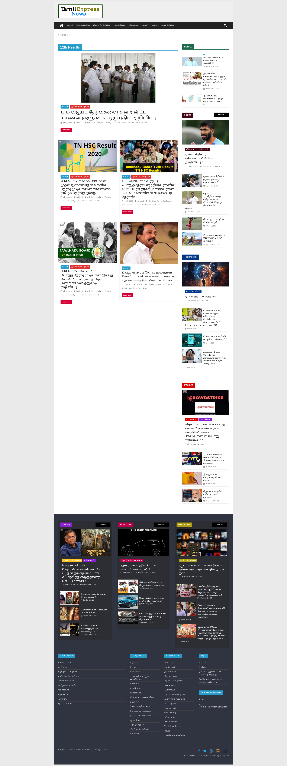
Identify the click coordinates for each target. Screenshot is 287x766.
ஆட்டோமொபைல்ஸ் (132, 560)
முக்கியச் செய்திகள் (80, 106)
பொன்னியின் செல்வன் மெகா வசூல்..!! (94, 596)
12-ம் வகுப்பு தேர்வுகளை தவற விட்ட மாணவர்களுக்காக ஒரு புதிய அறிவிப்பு (108, 115)
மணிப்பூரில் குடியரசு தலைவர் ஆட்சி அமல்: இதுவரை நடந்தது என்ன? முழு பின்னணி (210, 591)
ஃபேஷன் (135, 733)
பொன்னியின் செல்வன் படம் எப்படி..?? (94, 611)
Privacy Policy (205, 755)
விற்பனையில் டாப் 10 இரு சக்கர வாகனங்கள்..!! (152, 584)
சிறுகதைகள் (171, 676)
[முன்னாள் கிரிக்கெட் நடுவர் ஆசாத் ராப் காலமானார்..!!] (192, 175)
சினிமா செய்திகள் (83, 25)
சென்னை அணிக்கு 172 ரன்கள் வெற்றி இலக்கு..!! (214, 238)
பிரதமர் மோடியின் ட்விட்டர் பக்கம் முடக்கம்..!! (213, 494)
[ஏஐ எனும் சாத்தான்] (205, 264)
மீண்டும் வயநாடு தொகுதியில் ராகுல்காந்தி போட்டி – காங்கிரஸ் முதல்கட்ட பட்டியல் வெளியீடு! (211, 611)
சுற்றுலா (134, 702)
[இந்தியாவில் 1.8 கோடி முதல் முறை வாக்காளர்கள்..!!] (192, 99)
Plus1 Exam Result (118, 122)
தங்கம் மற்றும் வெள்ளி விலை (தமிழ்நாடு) (210, 673)
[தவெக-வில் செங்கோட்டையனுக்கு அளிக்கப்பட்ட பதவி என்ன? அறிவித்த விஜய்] (192, 60)
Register (226, 755)
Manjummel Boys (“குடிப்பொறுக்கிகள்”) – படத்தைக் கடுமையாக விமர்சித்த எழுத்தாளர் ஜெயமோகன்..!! (81, 573)
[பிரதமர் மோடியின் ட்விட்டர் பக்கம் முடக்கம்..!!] (192, 490)
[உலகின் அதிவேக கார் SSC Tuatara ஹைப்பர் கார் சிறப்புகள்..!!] (128, 612)
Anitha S (79, 122)
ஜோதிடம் (63, 694)
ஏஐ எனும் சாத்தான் (201, 296)
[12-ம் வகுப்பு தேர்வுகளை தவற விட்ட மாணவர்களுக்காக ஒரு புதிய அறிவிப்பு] (118, 55)
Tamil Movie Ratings (172, 726)
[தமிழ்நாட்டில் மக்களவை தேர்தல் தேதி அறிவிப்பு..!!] (192, 82)
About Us (202, 662)
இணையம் (191, 419)
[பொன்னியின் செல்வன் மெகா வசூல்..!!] (69, 592)
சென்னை (63, 690)
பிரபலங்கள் (170, 721)
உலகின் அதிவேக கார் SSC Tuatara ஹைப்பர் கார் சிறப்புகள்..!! (152, 616)
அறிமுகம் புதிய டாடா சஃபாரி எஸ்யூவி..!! (138, 567)
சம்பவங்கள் (136, 671)
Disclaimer (203, 667)
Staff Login (216, 755)
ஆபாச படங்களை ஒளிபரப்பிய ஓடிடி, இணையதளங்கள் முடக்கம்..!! (213, 459)
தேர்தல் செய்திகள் (68, 671)
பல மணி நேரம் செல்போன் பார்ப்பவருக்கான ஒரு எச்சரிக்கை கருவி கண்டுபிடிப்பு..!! (214, 357)
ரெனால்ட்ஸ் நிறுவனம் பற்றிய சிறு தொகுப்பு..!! (151, 599)
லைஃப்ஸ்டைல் (66, 680)
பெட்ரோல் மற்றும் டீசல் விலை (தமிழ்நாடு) (210, 681)
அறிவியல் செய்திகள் (175, 694)
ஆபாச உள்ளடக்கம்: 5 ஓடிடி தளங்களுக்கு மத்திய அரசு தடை (201, 569)
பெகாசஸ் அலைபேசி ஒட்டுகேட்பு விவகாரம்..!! (214, 338)
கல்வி (65, 106)
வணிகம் (134, 683)
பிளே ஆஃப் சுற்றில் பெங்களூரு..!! (213, 221)
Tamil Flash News (133, 122)
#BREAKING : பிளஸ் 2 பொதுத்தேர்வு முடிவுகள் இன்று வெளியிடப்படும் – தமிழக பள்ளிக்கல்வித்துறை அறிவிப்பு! (87, 279)
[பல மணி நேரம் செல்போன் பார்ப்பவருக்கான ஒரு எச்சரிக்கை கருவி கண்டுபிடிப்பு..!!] (192, 351)
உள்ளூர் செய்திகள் (168, 25)
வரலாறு (155, 25)
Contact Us (194, 755)
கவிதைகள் (170, 703)
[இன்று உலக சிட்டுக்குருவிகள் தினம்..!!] (192, 473)
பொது (133, 667)
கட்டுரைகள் (133, 25)
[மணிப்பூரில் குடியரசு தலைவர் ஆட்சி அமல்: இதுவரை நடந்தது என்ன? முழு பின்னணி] (186, 584)
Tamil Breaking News (83, 200)
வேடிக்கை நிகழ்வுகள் (141, 711)
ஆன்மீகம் (135, 720)
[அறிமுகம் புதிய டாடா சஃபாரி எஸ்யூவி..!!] (143, 530)
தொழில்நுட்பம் (193, 291)
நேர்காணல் (170, 685)
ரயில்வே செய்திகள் (68, 676)
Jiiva (206, 300)
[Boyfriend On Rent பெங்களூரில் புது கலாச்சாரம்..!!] (69, 624)
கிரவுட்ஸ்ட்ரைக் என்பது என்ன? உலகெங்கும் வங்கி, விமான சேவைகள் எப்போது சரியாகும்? (205, 432)
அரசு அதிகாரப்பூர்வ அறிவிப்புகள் (140, 678)
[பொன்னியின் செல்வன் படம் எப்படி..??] (69, 608)
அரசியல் (70, 25)
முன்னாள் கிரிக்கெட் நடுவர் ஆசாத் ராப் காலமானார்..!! (214, 179)
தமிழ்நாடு (63, 667)
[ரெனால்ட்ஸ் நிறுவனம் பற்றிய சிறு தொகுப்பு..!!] (128, 596)
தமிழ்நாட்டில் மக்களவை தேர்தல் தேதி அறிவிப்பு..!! (213, 84)
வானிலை (135, 688)
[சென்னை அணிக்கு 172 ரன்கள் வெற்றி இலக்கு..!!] (192, 234)
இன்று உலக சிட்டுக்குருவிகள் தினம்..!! (212, 477)
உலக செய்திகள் (120, 25)
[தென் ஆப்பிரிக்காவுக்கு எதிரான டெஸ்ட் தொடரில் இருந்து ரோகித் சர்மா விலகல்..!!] (192, 193)
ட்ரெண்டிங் (205, 419)
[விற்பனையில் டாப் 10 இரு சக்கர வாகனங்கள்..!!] (128, 580)
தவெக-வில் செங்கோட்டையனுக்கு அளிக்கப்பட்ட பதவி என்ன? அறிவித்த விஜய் (214, 65)
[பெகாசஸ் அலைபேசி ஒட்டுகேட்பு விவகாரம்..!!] (192, 335)
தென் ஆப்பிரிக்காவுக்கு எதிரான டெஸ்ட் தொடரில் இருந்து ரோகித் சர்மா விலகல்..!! (203, 201)
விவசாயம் (135, 692)
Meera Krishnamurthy (211, 166)
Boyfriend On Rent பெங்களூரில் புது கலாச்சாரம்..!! (90, 628)
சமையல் (169, 662)
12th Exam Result (93, 122)
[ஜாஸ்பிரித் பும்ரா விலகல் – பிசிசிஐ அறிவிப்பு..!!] (205, 122)
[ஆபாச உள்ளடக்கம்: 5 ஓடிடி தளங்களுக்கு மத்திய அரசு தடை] (202, 530)
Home (186, 755)
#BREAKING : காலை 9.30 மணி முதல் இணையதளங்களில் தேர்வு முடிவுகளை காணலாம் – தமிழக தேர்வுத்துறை (87, 187)
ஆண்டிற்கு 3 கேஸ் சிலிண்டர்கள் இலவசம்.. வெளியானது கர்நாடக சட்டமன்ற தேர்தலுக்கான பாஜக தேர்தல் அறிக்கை (211, 632)
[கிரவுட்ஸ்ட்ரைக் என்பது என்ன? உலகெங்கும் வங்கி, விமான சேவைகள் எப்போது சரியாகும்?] (205, 392)
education (161, 284)
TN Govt (144, 122)
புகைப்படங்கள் (66, 703)
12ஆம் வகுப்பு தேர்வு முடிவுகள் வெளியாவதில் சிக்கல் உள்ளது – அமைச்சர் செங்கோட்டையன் (148, 276)
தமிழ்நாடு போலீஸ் (67, 685)
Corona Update (64, 662)
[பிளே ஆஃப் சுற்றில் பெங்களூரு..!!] (192, 218)
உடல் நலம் (144, 25)
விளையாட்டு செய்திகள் (102, 25)
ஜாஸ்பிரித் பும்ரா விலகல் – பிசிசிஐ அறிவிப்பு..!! (199, 158)
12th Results (105, 122)
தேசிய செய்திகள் (188, 560)
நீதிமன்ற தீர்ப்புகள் (140, 706)
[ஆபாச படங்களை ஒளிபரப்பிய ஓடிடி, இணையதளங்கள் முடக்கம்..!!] (192, 453)
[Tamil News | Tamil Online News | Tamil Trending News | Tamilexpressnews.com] (61, 25)
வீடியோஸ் (169, 717)
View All (221, 114)
